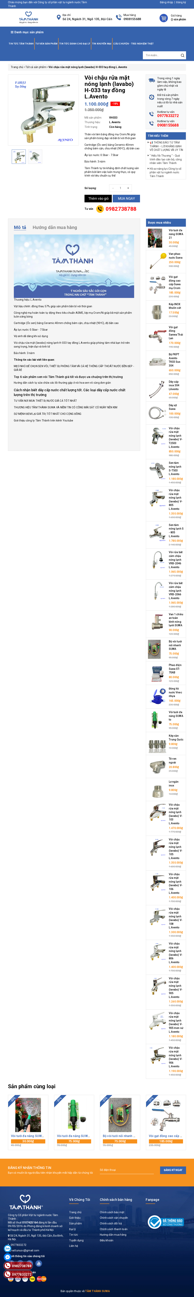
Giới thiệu (75, 1217)
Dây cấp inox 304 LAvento (174, 385)
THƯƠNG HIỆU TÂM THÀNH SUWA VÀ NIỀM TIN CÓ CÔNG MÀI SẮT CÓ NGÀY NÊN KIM (65, 407)
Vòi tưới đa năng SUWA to (176, 716)
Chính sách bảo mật (112, 1212)
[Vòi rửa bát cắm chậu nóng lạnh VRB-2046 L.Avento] (157, 559)
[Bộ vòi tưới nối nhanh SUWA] (154, 649)
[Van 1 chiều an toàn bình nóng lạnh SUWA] (157, 621)
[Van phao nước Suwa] (157, 261)
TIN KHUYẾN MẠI (102, 43)
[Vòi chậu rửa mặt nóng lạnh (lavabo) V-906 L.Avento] (157, 1055)
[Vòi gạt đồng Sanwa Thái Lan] (157, 334)
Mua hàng (28, 1143)
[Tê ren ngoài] (157, 766)
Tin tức (73, 1234)
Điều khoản (106, 1240)
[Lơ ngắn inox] (157, 789)
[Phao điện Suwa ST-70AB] (157, 672)
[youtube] (38, 1263)
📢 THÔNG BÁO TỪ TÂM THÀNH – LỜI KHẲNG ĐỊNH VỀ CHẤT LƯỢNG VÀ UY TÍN (166, 146)
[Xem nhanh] (28, 1115)
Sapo (130, 1291)
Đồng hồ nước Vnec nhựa (175, 692)
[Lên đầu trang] (188, 905)
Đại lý (72, 1229)
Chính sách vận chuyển (114, 1217)
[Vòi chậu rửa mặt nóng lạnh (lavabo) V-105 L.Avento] (157, 847)
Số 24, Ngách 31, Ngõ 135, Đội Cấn (87, 19)
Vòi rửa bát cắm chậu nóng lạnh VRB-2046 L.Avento (176, 560)
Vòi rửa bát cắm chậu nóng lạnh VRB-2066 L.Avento (176, 590)
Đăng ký (181, 2)
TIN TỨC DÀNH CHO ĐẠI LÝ (74, 43)
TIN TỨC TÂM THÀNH (21, 43)
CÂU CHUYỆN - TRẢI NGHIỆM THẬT (133, 43)
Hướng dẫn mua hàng (113, 1234)
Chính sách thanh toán (114, 1229)
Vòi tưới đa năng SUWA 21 (176, 234)
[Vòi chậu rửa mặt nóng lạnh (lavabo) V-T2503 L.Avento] (157, 435)
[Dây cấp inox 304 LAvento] (157, 389)
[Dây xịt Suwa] (157, 412)
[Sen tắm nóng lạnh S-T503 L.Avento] (157, 470)
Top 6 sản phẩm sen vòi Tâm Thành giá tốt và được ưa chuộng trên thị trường (68, 377)
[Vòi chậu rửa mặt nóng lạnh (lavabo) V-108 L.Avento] (157, 916)
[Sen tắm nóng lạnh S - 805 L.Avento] (157, 532)
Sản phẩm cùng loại (32, 1086)
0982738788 (121, 209)
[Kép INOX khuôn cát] (157, 311)
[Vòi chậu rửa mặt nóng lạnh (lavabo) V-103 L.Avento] (157, 812)
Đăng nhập (166, 2)
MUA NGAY (126, 198)
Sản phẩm (75, 1223)
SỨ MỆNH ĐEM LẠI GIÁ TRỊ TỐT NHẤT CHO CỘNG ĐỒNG (47, 413)
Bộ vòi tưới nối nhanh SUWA (175, 645)
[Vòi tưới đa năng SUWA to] (155, 719)
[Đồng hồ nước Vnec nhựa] (157, 696)
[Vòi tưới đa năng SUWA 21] (155, 237)
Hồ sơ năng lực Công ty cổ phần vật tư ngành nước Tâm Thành (165, 172)
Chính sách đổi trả (111, 1223)
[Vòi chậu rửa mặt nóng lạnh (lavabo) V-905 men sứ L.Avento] (157, 1020)
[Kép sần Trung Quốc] (157, 743)
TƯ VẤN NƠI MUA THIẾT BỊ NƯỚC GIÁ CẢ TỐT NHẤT (45, 400)
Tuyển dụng (76, 1240)
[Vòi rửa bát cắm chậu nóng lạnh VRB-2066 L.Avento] (157, 590)
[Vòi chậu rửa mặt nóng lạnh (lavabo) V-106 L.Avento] (157, 881)
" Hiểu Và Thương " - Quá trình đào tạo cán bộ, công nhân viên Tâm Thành (166, 159)
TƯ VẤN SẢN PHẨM (46, 43)
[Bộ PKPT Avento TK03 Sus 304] (157, 361)
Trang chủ (75, 1212)
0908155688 (132, 19)
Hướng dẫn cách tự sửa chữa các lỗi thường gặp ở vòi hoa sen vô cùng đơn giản (62, 382)
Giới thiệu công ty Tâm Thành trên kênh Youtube (43, 420)
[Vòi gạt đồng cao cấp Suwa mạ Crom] (157, 284)
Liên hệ (73, 1245)
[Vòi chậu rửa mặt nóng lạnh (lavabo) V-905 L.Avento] (157, 985)
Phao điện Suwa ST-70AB (175, 669)
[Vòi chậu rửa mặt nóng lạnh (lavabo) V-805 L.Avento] (157, 497)
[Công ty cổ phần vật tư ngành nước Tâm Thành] (28, 17)
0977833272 (168, 116)
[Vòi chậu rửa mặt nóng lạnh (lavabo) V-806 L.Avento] (157, 951)
